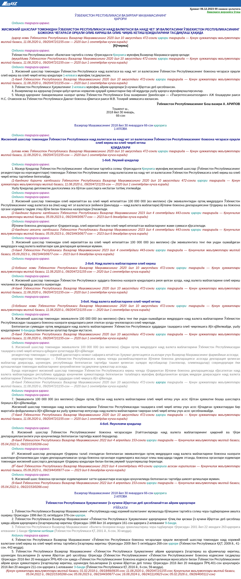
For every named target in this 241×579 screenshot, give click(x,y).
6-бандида (28, 330)
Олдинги (18, 23)
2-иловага (79, 87)
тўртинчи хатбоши (41, 531)
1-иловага (70, 75)
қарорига (160, 125)
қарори (163, 38)
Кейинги (17, 390)
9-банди (170, 523)
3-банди (80, 567)
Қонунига (120, 54)
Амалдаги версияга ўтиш (223, 11)
